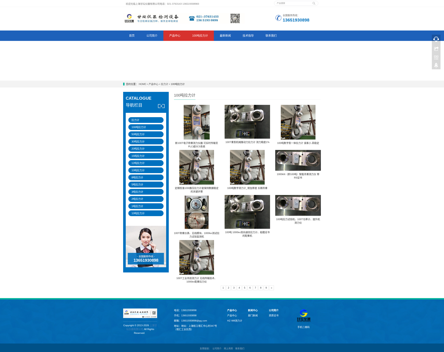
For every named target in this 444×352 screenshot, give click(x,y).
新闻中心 (253, 310)
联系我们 (271, 35)
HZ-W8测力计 (234, 320)
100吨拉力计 (200, 35)
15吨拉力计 (138, 155)
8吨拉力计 (137, 177)
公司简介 (151, 35)
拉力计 (164, 84)
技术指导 (248, 35)
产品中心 (174, 35)
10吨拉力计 (138, 170)
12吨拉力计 (138, 163)
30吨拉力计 (138, 141)
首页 (132, 35)
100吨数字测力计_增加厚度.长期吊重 (247, 188)
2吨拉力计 (137, 198)
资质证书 (274, 315)
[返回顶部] (436, 66)
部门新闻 (253, 315)
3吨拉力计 (137, 191)
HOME (142, 84)
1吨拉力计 (137, 206)
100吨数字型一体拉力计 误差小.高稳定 (298, 143)
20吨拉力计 (138, 148)
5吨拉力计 (137, 184)
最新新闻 (225, 35)
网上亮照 (228, 348)
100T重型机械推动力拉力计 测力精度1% (247, 142)
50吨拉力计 (138, 134)
